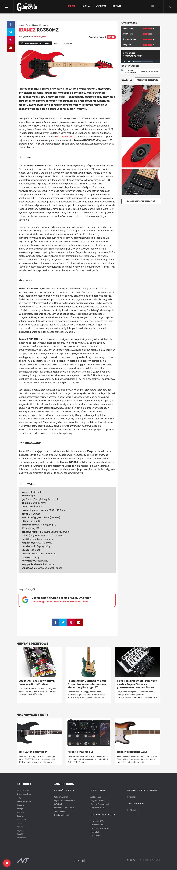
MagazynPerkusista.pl (99, 804)
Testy (19, 798)
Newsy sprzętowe (24, 794)
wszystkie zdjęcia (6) (147, 80)
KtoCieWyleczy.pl (134, 810)
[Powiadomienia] (6, 863)
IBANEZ (111, 37)
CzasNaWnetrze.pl (61, 815)
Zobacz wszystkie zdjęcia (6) (141, 201)
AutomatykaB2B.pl (98, 825)
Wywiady (20, 812)
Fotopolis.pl (132, 797)
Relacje (20, 809)
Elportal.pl (94, 832)
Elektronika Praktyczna (99, 828)
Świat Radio (95, 836)
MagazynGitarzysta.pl (99, 800)
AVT (153, 860)
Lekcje (19, 823)
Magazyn (20, 830)
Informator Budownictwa (64, 808)
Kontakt (116, 6)
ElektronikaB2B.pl (97, 821)
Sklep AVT (131, 860)
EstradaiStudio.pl (97, 808)
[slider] (143, 61)
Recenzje (20, 816)
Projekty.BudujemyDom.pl (64, 800)
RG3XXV (70, 136)
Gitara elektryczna (38, 37)
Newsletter (21, 838)
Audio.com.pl (95, 797)
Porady (20, 827)
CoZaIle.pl (58, 804)
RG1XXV (60, 136)
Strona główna (23, 791)
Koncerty (20, 805)
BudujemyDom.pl (61, 797)
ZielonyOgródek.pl (61, 811)
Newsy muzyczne (24, 801)
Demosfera (21, 820)
